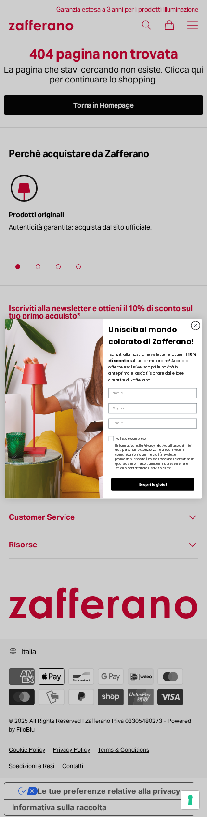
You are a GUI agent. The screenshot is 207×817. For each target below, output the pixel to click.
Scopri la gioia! (153, 484)
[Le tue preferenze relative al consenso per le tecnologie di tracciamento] (190, 800)
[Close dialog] (195, 325)
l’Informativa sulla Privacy (135, 445)
